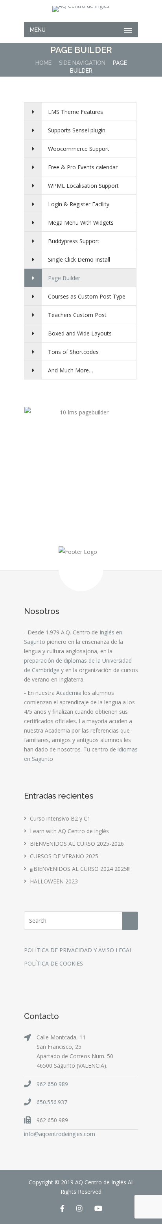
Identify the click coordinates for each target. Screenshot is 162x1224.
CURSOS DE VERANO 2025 (64, 856)
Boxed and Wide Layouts (80, 333)
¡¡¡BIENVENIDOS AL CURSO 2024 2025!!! (80, 868)
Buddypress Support (73, 241)
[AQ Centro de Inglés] (81, 9)
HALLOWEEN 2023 (54, 881)
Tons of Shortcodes (73, 351)
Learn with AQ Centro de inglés (69, 831)
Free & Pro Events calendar (83, 167)
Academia (68, 692)
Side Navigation (82, 63)
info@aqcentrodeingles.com (59, 1134)
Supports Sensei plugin (76, 130)
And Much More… (70, 370)
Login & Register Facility (78, 204)
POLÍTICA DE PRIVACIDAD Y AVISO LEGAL (78, 950)
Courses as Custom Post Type (86, 296)
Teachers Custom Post (77, 315)
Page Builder (64, 278)
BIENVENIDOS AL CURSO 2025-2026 (77, 843)
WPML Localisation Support (83, 185)
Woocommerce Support (78, 148)
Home (43, 63)
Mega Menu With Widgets (81, 222)
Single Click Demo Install (79, 259)
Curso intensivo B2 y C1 (60, 818)
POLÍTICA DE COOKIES (53, 963)
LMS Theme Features (75, 111)
